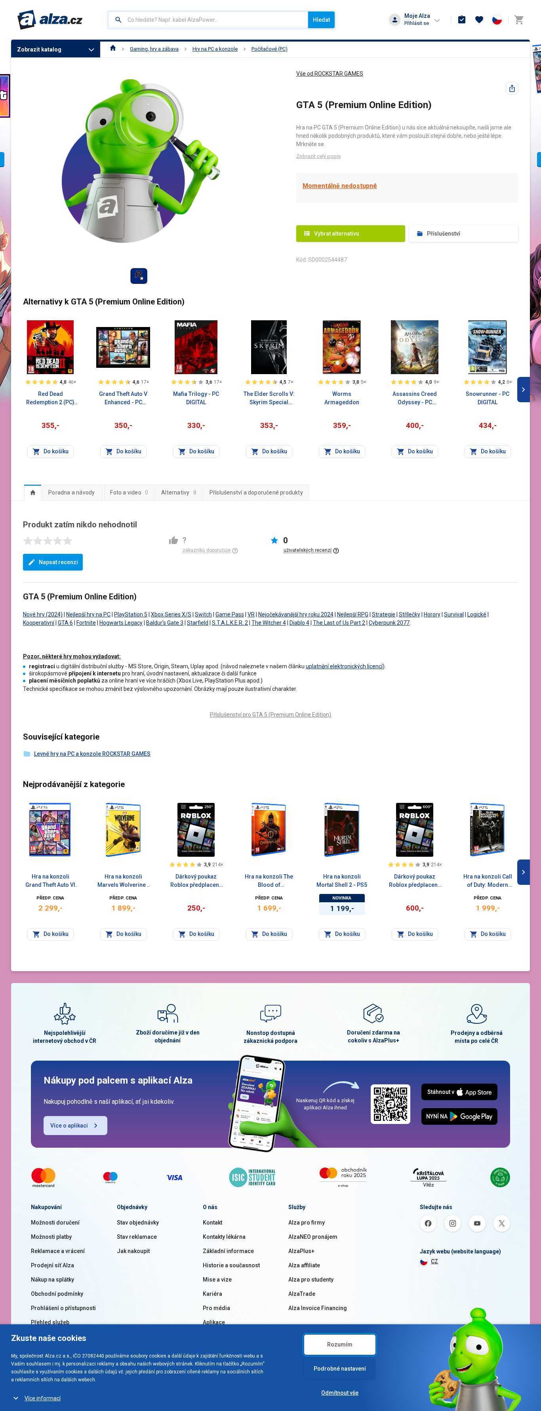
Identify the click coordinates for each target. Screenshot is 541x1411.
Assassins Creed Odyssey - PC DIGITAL (414, 399)
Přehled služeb (50, 1322)
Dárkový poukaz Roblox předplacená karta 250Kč (196, 881)
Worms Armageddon (341, 398)
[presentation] (32, 492)
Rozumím (339, 1344)
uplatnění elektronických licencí (344, 666)
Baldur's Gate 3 (164, 623)
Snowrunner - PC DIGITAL (487, 398)
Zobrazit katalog (39, 49)
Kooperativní (38, 623)
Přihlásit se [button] (416, 23)
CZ (434, 1261)
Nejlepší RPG (352, 614)
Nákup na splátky (52, 1279)
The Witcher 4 (268, 623)
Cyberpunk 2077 (389, 623)
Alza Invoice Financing (317, 1308)
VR (251, 614)
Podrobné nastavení (340, 1368)
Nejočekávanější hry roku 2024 (295, 614)
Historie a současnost (231, 1265)
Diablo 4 (299, 623)
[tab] (32, 492)
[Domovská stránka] (113, 48)
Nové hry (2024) (43, 614)
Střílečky (409, 614)
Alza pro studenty (310, 1279)
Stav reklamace (137, 1237)
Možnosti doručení (55, 1222)
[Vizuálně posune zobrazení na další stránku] (523, 389)
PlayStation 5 (130, 614)
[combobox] (208, 19)
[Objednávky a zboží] (462, 20)
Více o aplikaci (69, 1125)
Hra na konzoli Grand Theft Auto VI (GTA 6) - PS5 (50, 881)
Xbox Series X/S (171, 614)
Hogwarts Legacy (121, 623)
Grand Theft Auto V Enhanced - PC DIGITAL (123, 399)
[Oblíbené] (479, 20)
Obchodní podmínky (57, 1294)
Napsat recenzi (58, 562)
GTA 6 (65, 623)
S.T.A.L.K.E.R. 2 (230, 623)
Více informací (43, 1398)
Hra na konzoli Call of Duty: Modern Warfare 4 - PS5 (487, 881)
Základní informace (228, 1251)
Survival (454, 614)
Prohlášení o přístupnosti (63, 1308)
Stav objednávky (138, 1222)
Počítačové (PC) (269, 49)
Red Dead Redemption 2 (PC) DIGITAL (50, 399)
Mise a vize (217, 1279)
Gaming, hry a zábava (154, 49)
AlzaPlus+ (301, 1251)
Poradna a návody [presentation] (71, 492)
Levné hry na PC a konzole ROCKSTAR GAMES (92, 754)
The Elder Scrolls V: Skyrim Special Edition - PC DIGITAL (269, 399)
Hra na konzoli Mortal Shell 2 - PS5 (341, 880)
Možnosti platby (51, 1237)
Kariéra (212, 1294)
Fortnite (86, 623)
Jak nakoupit (133, 1251)
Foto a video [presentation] (129, 492)
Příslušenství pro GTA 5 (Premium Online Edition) (270, 714)
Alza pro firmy (306, 1222)
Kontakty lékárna (224, 1237)
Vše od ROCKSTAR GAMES (329, 73)
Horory (432, 614)
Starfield (197, 623)
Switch (203, 614)
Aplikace (214, 1322)
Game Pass (229, 614)
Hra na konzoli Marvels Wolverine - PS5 (123, 881)
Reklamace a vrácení (58, 1251)
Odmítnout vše (339, 1393)
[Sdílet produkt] (512, 88)
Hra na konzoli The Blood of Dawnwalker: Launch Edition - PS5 (269, 881)
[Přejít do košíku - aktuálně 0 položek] (519, 20)
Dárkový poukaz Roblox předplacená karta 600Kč (415, 881)
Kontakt (212, 1222)
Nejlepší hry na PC (88, 614)
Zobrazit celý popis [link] (318, 156)
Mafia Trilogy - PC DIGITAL (196, 398)
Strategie (383, 614)
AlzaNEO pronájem (312, 1237)
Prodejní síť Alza (52, 1265)
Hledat (321, 20)
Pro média (216, 1308)
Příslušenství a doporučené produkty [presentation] (256, 492)
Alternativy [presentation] (178, 492)
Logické (476, 614)
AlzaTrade (301, 1294)
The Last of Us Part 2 (339, 623)
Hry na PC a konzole (215, 49)
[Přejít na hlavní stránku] (50, 20)
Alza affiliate (304, 1265)
